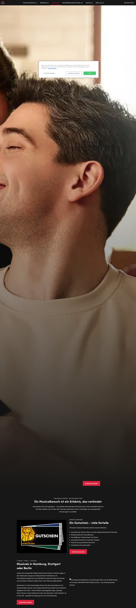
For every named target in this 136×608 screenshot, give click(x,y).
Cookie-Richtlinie (52, 68)
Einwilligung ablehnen (74, 73)
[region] (69, 69)
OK (89, 73)
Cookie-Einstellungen (49, 73)
